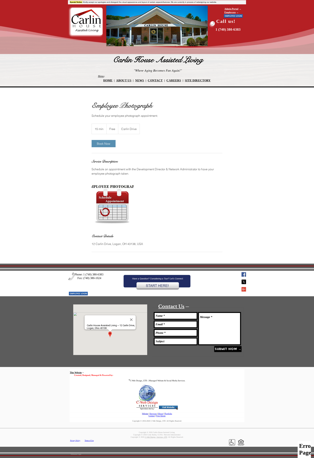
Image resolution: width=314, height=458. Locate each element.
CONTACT (155, 80)
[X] (243, 282)
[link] (104, 143)
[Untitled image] (113, 205)
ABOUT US (123, 80)
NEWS (139, 80)
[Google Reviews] (243, 289)
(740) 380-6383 (94, 274)
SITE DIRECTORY (198, 80)
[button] (233, 16)
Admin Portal (231, 8)
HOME (107, 80)
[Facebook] (243, 274)
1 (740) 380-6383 (228, 29)
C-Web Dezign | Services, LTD (156, 437)
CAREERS (173, 80)
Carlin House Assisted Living (158, 60)
